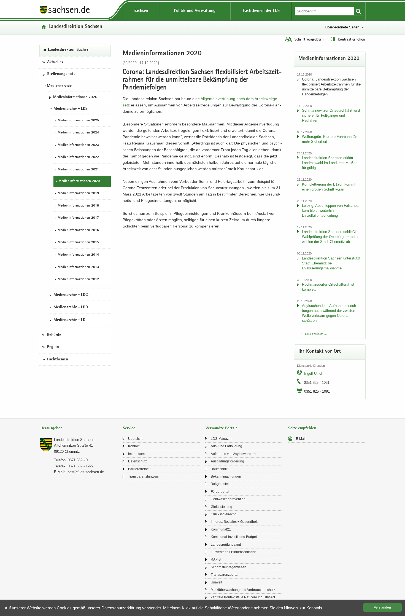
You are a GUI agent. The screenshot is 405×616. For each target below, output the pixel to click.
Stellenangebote (61, 74)
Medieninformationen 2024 (78, 133)
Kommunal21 (221, 529)
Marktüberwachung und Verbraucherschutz (243, 590)
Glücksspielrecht (223, 514)
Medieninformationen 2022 (78, 157)
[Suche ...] (358, 11)
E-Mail (301, 439)
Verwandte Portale (221, 428)
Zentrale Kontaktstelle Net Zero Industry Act (243, 597)
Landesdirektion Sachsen (75, 27)
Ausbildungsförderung (227, 461)
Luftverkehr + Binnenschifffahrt (233, 552)
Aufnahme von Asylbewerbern (233, 454)
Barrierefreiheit (139, 469)
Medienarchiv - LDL (70, 320)
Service (129, 428)
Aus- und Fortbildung (226, 446)
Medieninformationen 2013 (78, 267)
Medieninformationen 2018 (78, 205)
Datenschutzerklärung (121, 608)
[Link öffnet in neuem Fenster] (64, 13)
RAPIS (216, 559)
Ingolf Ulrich (313, 373)
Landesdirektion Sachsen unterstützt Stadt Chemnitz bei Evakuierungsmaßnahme (331, 263)
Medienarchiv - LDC (70, 295)
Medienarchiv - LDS (70, 109)
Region (53, 347)
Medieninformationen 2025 (78, 120)
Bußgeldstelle (221, 484)
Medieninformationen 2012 (78, 279)
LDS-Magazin (221, 439)
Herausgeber (51, 428)
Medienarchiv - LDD (70, 307)
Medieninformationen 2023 (78, 145)
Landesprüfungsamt (226, 545)
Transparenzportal (224, 575)
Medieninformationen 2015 (78, 242)
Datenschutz (137, 461)
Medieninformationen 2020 (79, 181)
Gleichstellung (221, 507)
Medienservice (59, 86)
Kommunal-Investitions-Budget (234, 537)
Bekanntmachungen (226, 476)
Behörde (54, 335)
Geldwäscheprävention (228, 499)
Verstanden (382, 607)
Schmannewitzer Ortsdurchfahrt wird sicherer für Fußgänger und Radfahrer (331, 115)
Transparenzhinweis (143, 476)
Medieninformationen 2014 (78, 254)
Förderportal (220, 492)
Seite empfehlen (302, 428)
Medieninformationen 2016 (78, 230)
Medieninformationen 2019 (78, 193)
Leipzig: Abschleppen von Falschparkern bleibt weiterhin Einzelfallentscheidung (331, 210)
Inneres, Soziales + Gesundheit (234, 522)
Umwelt (216, 582)
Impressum (136, 454)
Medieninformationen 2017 (78, 218)
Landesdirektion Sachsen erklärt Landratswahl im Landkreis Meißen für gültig (329, 163)
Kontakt (133, 446)
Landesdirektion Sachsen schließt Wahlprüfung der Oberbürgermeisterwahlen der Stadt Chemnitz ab (331, 237)
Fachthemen (57, 359)
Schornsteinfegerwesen (228, 567)
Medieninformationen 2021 (78, 169)
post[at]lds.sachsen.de (86, 472)
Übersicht (135, 439)
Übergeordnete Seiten (342, 27)
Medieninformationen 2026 (75, 97)
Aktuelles (55, 62)
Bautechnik (219, 469)
